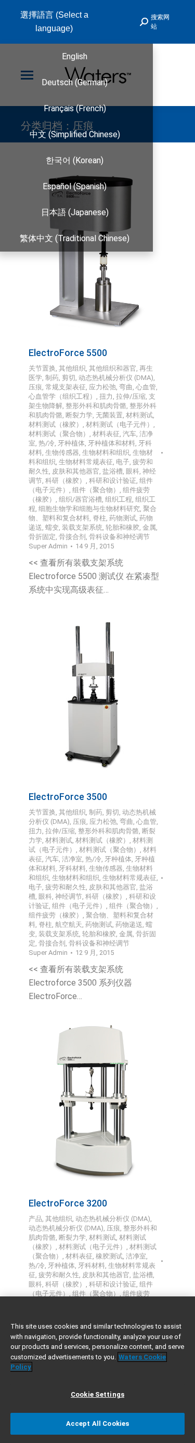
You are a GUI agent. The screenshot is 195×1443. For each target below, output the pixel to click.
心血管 (146, 387)
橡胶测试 (109, 1256)
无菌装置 (109, 415)
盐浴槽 (112, 471)
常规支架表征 (65, 387)
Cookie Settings (97, 1394)
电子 (122, 462)
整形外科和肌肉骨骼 (96, 406)
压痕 (35, 387)
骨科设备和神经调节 (119, 537)
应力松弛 (102, 387)
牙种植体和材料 (111, 443)
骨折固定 (42, 537)
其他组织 (72, 368)
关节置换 (42, 368)
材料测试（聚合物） (59, 434)
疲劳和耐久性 (65, 887)
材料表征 (106, 434)
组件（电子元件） (79, 906)
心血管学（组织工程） (62, 396)
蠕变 (52, 527)
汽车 (129, 434)
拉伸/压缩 (131, 396)
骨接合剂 (72, 537)
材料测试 (139, 415)
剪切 (68, 378)
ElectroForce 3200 (68, 1203)
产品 (35, 1219)
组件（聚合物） (96, 490)
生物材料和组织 (105, 452)
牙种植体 (71, 443)
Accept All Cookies (97, 1423)
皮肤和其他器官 (75, 471)
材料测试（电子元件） (119, 424)
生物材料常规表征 (86, 462)
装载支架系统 (82, 527)
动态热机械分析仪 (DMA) (116, 378)
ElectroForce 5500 (68, 352)
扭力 (106, 396)
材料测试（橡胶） (56, 424)
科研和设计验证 (112, 480)
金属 (149, 527)
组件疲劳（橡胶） (56, 915)
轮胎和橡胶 (122, 527)
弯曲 (126, 387)
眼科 (132, 471)
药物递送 (128, 924)
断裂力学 (79, 415)
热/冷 (46, 443)
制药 (52, 378)
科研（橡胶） (65, 480)
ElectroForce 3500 (68, 796)
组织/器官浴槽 (80, 499)
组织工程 (118, 499)
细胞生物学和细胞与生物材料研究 (89, 509)
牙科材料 (72, 868)
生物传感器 (62, 452)
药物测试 (122, 518)
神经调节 (68, 896)
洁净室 (72, 859)
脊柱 (99, 518)
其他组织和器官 (112, 368)
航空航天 (68, 924)
